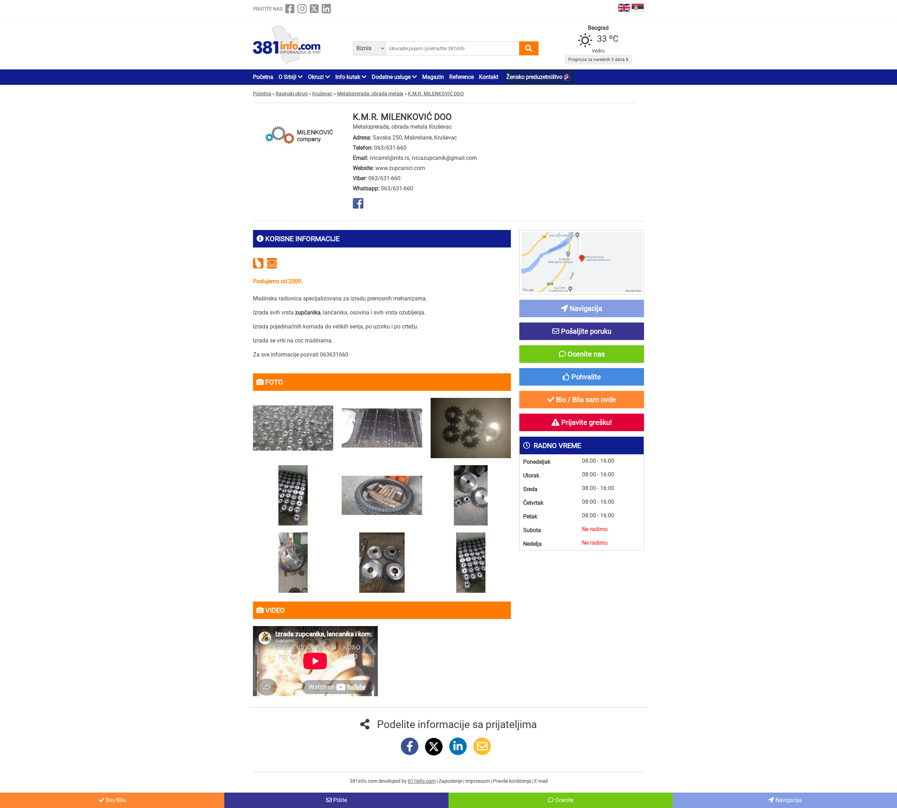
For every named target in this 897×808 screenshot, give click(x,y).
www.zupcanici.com (400, 168)
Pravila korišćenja (512, 781)
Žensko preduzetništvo (535, 77)
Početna (263, 77)
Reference (461, 77)
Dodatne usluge (392, 77)
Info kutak (348, 77)
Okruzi (316, 77)
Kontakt (488, 77)
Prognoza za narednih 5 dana (597, 59)
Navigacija (788, 800)
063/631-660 (390, 147)
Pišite (339, 800)
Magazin (433, 77)
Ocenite (564, 800)
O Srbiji (288, 77)
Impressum (478, 781)
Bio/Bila (115, 800)
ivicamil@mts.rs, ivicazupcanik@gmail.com (423, 158)
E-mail (541, 781)
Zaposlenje (451, 781)
